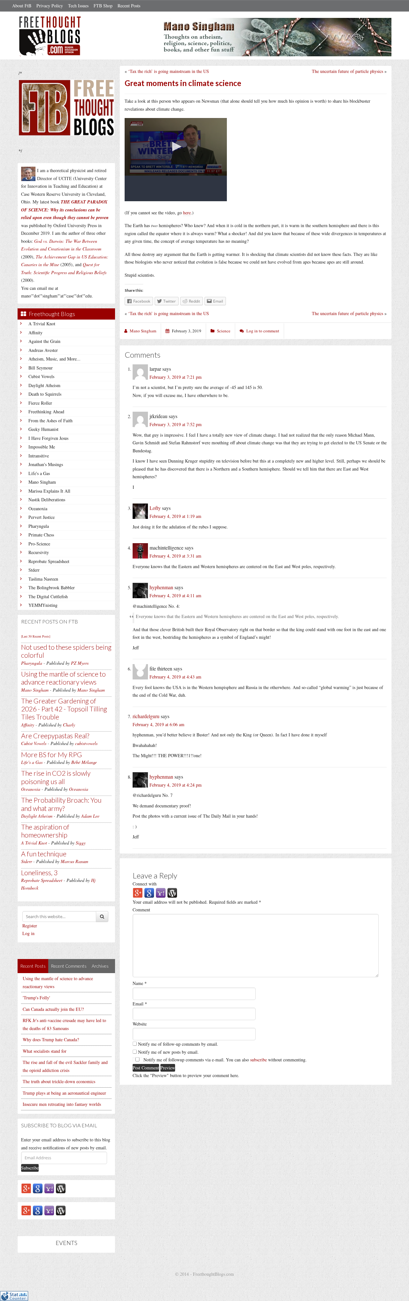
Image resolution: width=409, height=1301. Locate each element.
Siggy (81, 843)
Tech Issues (78, 6)
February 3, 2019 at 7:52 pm (176, 424)
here (187, 213)
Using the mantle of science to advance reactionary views (63, 678)
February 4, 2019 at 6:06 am (158, 724)
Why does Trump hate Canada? (51, 1039)
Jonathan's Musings (45, 464)
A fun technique (43, 854)
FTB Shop (103, 6)
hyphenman (161, 587)
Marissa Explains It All (49, 491)
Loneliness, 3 (39, 873)
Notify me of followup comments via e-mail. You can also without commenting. (224, 1060)
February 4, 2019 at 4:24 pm (176, 785)
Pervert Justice (41, 517)
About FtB (21, 6)
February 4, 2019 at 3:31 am (175, 556)
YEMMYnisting (43, 605)
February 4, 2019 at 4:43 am (175, 677)
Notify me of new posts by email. (168, 1052)
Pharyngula (38, 526)
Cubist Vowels (41, 376)
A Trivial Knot (41, 324)
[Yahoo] (49, 1188)
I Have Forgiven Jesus (48, 438)
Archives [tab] (100, 966)
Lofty (155, 507)
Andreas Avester (43, 350)
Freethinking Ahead (46, 412)
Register (29, 926)
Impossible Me (41, 447)
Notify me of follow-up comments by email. (178, 1044)
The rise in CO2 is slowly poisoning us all (55, 777)
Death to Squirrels (44, 394)
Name (140, 983)
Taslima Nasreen (43, 579)
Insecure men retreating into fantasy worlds (62, 1104)
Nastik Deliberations (46, 499)
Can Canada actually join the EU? (53, 1009)
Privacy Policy (49, 6)
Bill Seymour (40, 368)
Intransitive (38, 456)
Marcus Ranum (74, 861)
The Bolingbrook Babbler (51, 587)
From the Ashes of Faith (50, 420)
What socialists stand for (44, 1051)
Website (140, 1024)
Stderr (34, 570)
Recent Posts (129, 6)
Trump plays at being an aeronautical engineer (64, 1093)
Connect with (145, 884)
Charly (69, 725)
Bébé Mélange (84, 762)
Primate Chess (41, 535)
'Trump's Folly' (36, 998)
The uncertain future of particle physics (347, 71)
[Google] (38, 1188)
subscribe (258, 1060)
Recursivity (38, 552)
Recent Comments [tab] (69, 966)
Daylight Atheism (44, 385)
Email (140, 1004)
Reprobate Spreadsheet (48, 561)
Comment (141, 910)
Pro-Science (39, 544)
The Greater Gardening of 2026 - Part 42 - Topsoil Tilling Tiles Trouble (64, 709)
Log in (28, 933)
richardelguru (146, 716)
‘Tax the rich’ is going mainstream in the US (168, 71)
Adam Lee (90, 816)
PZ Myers (80, 663)
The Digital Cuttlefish (48, 596)
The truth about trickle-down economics (59, 1081)
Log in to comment (262, 331)
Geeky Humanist (43, 429)
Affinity (35, 332)
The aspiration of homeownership (45, 831)
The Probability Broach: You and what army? (61, 804)
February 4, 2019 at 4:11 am (175, 595)
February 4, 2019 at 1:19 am (175, 516)
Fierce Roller (40, 403)
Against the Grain (44, 341)
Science (223, 331)
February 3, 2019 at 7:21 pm (176, 377)
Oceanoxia (37, 508)
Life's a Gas (39, 473)
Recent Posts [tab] (33, 966)
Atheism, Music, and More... (54, 359)
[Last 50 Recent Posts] (35, 636)
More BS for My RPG (51, 754)
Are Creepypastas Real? (55, 736)
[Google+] (26, 1188)
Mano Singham (42, 482)
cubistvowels (86, 743)
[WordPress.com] (61, 1188)
